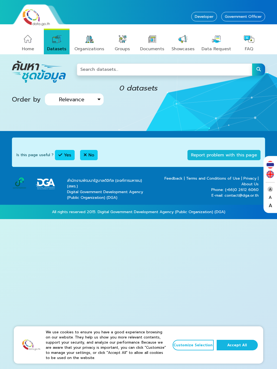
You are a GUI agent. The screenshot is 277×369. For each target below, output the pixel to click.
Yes (66, 155)
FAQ (249, 49)
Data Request (216, 49)
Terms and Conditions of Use (213, 178)
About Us (250, 184)
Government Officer (243, 16)
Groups (122, 49)
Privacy (249, 178)
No (90, 155)
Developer (204, 16)
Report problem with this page (224, 155)
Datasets (56, 49)
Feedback (173, 178)
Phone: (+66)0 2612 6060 (235, 190)
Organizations (89, 49)
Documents (152, 49)
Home (28, 49)
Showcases (183, 49)
